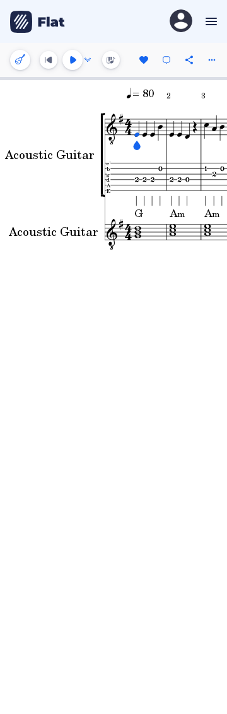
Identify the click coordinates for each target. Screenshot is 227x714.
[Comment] (166, 60)
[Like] (143, 60)
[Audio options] (88, 60)
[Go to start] (48, 60)
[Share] (189, 60)
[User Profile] (181, 21)
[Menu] (209, 21)
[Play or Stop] (72, 60)
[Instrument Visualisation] (111, 60)
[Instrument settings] (20, 60)
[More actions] (212, 60)
